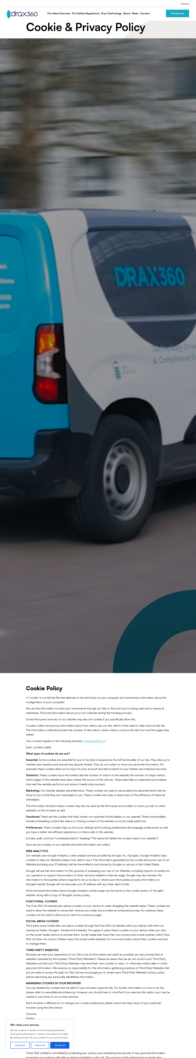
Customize (20, 1045)
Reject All (40, 1045)
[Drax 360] (22, 14)
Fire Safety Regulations (86, 13)
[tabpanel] (98, 355)
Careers (145, 13)
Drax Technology (111, 13)
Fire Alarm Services (58, 13)
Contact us (177, 13)
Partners (185, 3)
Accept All (60, 1045)
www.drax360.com (95, 741)
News (135, 13)
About (126, 13)
